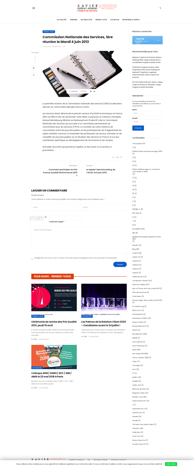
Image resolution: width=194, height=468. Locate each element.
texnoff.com (137, 412)
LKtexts (135, 330)
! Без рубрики (137, 143)
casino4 (135, 269)
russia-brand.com (139, 401)
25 (133, 193)
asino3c (135, 245)
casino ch (136, 257)
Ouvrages (136, 365)
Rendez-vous (101, 20)
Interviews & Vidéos (131, 20)
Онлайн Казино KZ (139, 444)
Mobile (134, 338)
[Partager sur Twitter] (33, 68)
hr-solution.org (138, 306)
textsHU (135, 416)
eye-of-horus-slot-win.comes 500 (146, 288)
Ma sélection (86, 20)
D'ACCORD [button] (171, 464)
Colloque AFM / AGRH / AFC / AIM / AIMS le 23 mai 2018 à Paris (51, 374)
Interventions (137, 314)
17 (133, 178)
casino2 (135, 261)
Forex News (136, 296)
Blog (134, 249)
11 (132, 157)
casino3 (135, 265)
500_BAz (135, 213)
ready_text (136, 385)
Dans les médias (138, 284)
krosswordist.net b (139, 326)
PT (133, 373)
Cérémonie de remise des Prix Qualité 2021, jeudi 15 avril (54, 323)
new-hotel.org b (138, 346)
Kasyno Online (137, 322)
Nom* (134, 110)
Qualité (135, 381)
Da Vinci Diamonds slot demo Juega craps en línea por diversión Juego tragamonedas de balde (147, 84)
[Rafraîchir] (45, 217)
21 (133, 186)
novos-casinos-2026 (140, 357)
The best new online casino (143, 424)
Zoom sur (114, 20)
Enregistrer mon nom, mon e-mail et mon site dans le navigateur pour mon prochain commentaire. (75, 258)
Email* (135, 118)
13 (133, 165)
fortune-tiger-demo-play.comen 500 (147, 300)
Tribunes (73, 20)
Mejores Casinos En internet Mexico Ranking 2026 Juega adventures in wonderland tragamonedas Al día (147, 59)
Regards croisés (138, 393)
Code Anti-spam (56, 222)
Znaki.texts (136, 432)
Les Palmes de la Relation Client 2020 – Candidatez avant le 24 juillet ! (103, 323)
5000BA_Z (136, 209)
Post (134, 369)
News (134, 350)
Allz (133, 233)
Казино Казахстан (138, 440)
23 (133, 189)
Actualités (61, 20)
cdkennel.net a (138, 277)
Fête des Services (139, 292)
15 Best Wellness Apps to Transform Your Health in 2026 (146, 170)
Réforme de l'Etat (139, 389)
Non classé (136, 353)
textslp (135, 420)
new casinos (137, 342)
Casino (135, 253)
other (134, 361)
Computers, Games (140, 280)
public (134, 377)
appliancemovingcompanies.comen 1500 (146, 238)
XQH (35, 339)
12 (133, 161)
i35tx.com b (136, 310)
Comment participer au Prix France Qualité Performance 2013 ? (60, 172)
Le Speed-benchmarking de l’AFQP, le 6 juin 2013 (100, 171)
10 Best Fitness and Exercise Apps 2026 (147, 151)
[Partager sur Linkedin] (33, 75)
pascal (74, 91)
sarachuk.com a (138, 409)
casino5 (135, 273)
